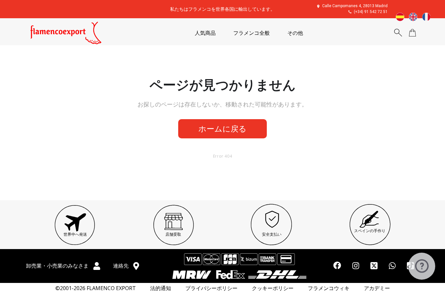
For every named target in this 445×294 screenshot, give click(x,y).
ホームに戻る (222, 128)
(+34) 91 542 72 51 (371, 11)
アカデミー (377, 288)
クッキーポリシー (273, 288)
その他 (295, 33)
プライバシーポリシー (211, 288)
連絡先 (121, 265)
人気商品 (205, 33)
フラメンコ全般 (251, 33)
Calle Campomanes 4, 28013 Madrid (355, 6)
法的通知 (160, 288)
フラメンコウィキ (329, 288)
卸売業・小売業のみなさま (58, 265)
